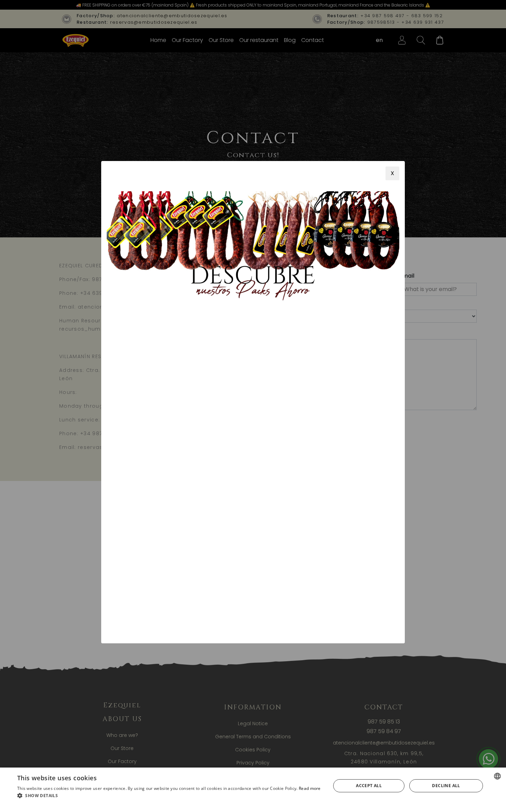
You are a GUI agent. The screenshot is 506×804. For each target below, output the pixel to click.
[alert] (253, 786)
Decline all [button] (446, 786)
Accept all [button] (369, 786)
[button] (169, 795)
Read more (310, 788)
